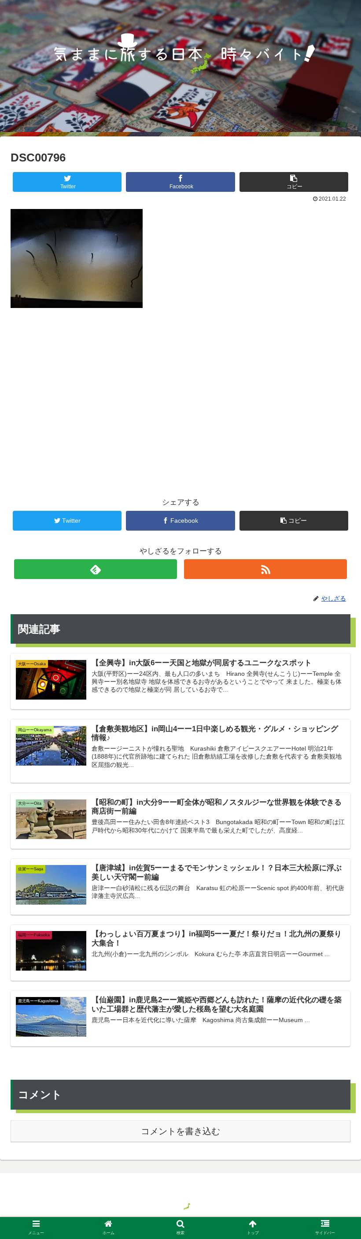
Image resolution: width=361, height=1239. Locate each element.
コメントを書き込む (180, 1131)
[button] (334, 905)
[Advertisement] (180, 388)
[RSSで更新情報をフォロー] (265, 569)
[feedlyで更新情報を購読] (95, 569)
